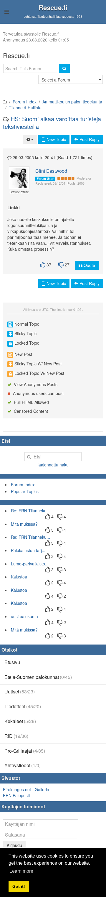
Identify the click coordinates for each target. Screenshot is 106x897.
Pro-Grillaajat (24, 750)
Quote (88, 265)
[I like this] (42, 265)
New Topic (55, 139)
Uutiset (19, 691)
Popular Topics (25, 491)
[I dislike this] (61, 265)
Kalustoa (19, 577)
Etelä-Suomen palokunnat (38, 677)
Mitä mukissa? (24, 524)
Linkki (13, 207)
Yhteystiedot (22, 765)
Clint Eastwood (51, 170)
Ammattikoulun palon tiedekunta (72, 102)
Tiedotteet (22, 706)
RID (16, 736)
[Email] (21, 175)
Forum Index (25, 102)
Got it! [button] (18, 886)
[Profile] (16, 175)
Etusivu (12, 662)
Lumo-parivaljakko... (30, 564)
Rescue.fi (53, 7)
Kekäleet (20, 721)
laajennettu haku (53, 465)
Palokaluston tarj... (28, 550)
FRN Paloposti (16, 795)
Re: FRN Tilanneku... (30, 511)
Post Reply (89, 139)
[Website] (19, 181)
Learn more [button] (21, 871)
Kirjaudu (14, 845)
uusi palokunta (24, 616)
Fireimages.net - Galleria (26, 789)
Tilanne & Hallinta (25, 108)
